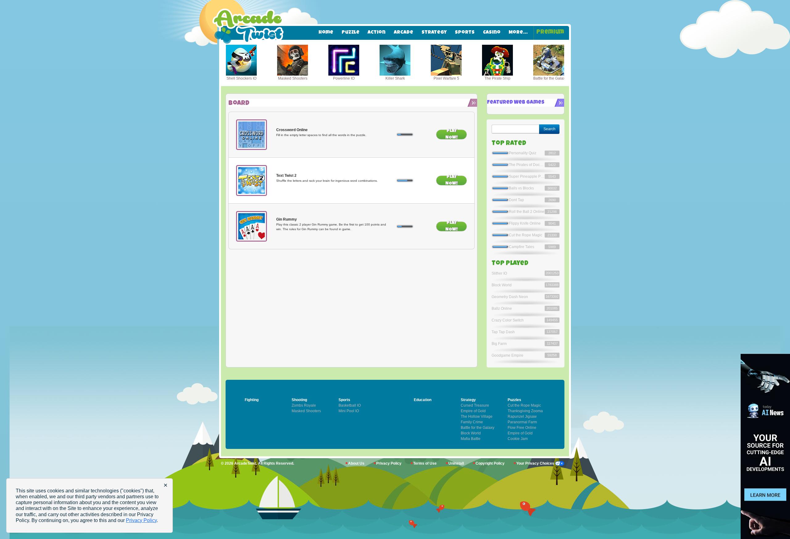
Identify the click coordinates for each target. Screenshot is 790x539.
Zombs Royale (304, 405)
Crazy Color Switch (508, 320)
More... (518, 32)
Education (422, 400)
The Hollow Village (477, 416)
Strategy (434, 32)
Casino (492, 32)
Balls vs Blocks (521, 188)
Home (325, 32)
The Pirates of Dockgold (527, 165)
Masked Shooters (306, 411)
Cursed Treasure (475, 405)
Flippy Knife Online (525, 223)
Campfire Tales (521, 247)
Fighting (252, 400)
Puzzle (351, 32)
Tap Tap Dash (503, 332)
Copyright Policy (490, 463)
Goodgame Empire (507, 355)
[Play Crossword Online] (251, 134)
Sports (465, 32)
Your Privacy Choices (535, 463)
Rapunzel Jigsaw (522, 416)
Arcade (403, 32)
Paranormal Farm (522, 422)
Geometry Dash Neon (510, 297)
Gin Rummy (286, 219)
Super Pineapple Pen (527, 176)
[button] (235, 63)
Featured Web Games (515, 102)
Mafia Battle (470, 439)
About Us (356, 463)
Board (238, 103)
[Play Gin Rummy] (251, 226)
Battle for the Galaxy (477, 427)
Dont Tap (516, 200)
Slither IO (499, 273)
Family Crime (472, 422)
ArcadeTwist (245, 463)
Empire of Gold (520, 433)
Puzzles (514, 400)
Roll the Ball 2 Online (526, 211)
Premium (550, 32)
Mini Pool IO (349, 411)
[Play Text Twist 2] (251, 180)
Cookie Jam (518, 439)
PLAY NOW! (451, 134)
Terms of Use (425, 463)
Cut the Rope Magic (525, 235)
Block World (502, 285)
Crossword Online (292, 130)
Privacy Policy (388, 463)
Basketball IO (350, 405)
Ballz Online (502, 308)
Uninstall (456, 463)
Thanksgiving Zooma (525, 411)
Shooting (299, 400)
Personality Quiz (522, 153)
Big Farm (499, 344)
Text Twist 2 (286, 175)
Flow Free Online (522, 427)
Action (376, 32)
